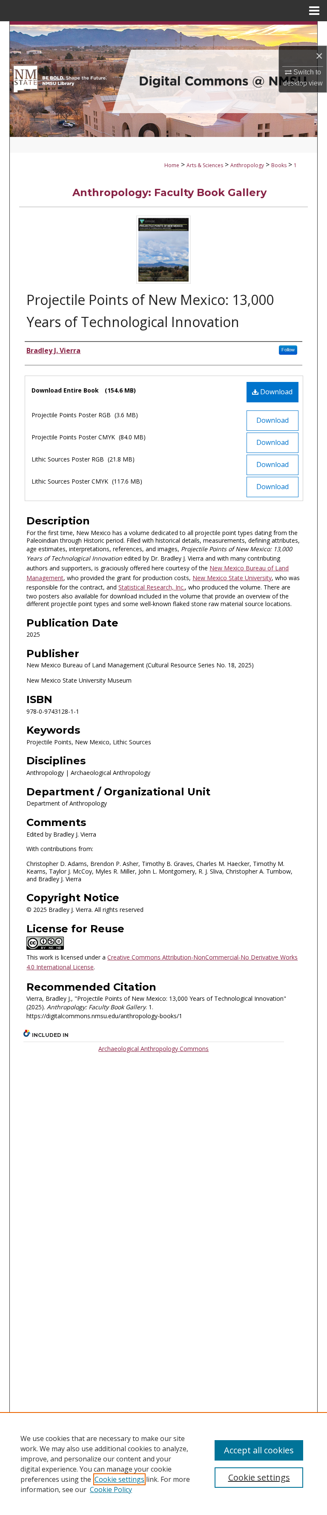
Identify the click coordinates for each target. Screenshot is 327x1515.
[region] (163, 1463)
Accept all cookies (259, 1450)
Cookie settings (119, 1479)
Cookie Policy (111, 1489)
